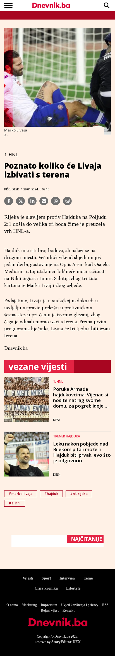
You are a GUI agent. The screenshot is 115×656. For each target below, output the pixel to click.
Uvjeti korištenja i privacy (79, 605)
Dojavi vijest (50, 610)
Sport (46, 578)
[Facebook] (8, 201)
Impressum (49, 605)
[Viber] (67, 201)
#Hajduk (51, 493)
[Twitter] (20, 201)
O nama (12, 605)
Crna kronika (46, 588)
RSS (105, 605)
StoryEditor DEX (66, 642)
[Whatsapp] (55, 201)
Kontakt (69, 610)
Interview (67, 578)
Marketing (29, 605)
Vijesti (28, 578)
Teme (88, 578)
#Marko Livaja (21, 493)
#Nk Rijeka (79, 493)
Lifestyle (73, 588)
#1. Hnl (15, 503)
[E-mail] (43, 201)
